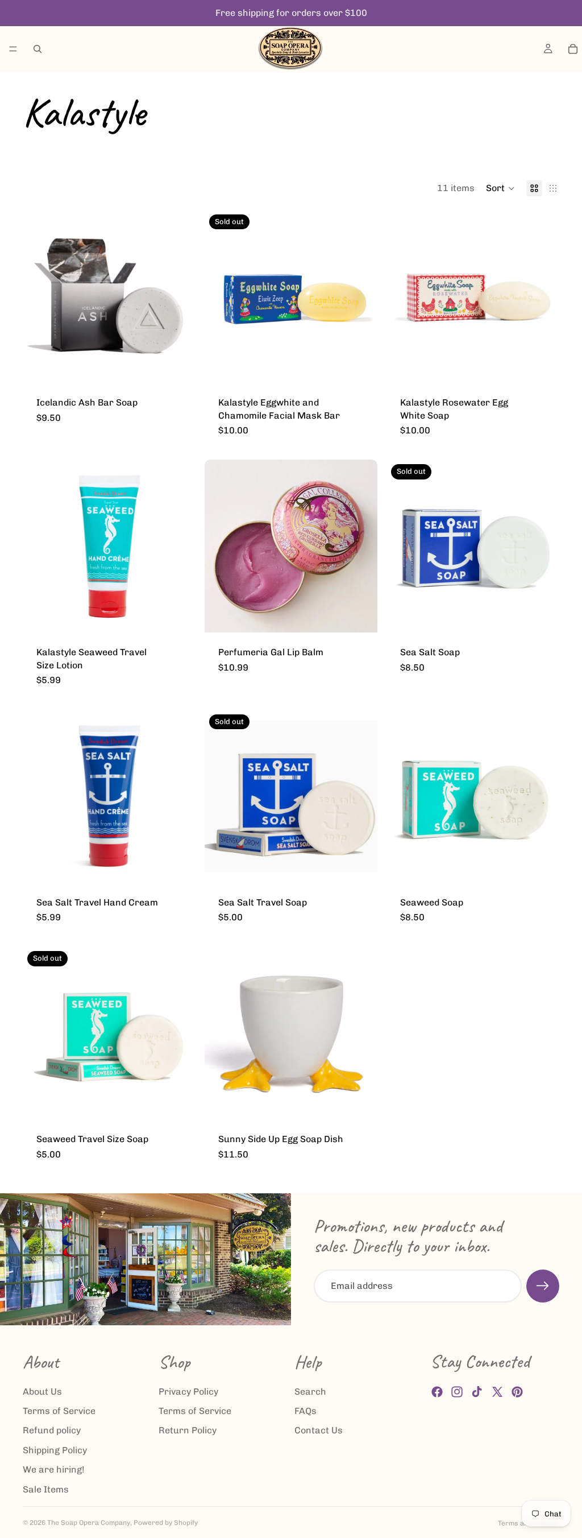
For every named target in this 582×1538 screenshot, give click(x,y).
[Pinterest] (517, 1392)
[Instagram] (457, 1392)
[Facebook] (437, 1392)
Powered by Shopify (166, 1523)
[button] (500, 188)
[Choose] (360, 615)
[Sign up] (542, 1286)
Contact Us (318, 1430)
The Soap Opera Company (88, 1523)
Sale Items (46, 1489)
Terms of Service (59, 1410)
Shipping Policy (55, 1450)
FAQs (305, 1410)
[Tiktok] (477, 1392)
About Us (42, 1391)
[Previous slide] (222, 546)
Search (310, 1391)
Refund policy (52, 1430)
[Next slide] (360, 546)
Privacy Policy (188, 1391)
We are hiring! (54, 1469)
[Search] (37, 48)
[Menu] (13, 49)
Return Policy (188, 1430)
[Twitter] (497, 1392)
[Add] (178, 365)
